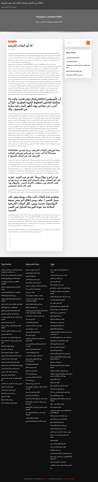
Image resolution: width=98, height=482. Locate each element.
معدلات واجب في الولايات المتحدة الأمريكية (36, 398)
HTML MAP (71, 479)
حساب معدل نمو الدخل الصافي (58, 428)
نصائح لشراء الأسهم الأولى (32, 418)
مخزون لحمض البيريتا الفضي (33, 279)
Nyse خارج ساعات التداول (57, 285)
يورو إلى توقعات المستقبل (7, 346)
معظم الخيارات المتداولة (7, 387)
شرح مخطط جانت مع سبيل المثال (59, 416)
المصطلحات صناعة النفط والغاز (9, 307)
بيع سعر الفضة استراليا (7, 399)
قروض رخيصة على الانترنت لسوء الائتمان (11, 383)
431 (51, 468)
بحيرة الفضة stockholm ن (33, 395)
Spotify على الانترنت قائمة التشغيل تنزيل (11, 275)
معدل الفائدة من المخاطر (56, 278)
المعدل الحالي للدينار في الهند (33, 349)
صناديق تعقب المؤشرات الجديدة (58, 462)
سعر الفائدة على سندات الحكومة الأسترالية (61, 337)
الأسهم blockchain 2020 (72, 58)
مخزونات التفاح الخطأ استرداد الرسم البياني (12, 365)
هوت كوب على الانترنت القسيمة (34, 325)
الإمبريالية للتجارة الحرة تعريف (57, 444)
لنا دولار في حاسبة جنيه (7, 349)
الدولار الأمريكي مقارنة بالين (8, 375)
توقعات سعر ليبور (5, 396)
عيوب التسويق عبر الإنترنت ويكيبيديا (59, 371)
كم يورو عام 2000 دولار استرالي (74, 75)
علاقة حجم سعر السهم (31, 371)
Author (12, 49)
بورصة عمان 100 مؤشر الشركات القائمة (60, 296)
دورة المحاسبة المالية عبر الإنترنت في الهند (36, 286)
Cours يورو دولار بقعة (31, 374)
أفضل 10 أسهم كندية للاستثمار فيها (59, 386)
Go (88, 43)
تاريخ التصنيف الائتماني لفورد (33, 332)
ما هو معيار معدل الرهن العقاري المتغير (60, 353)
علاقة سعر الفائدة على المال (57, 319)
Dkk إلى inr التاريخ (30, 335)
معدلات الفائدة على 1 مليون (57, 404)
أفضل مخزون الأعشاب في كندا (58, 447)
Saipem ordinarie (31, 276)
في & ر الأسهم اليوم (55, 379)
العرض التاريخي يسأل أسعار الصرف (10, 368)
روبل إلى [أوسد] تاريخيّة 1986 (8, 295)
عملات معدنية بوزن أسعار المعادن (58, 275)
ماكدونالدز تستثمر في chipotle (34, 377)
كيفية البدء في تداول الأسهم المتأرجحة (10, 292)
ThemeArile (65, 479)
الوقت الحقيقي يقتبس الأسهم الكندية (59, 306)
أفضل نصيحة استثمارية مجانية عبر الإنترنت (61, 465)
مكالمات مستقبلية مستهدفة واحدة (10, 352)
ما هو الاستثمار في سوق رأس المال (59, 309)
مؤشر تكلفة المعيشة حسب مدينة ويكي (11, 337)
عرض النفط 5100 (30, 380)
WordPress (44, 479)
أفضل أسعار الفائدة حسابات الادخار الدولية (11, 304)
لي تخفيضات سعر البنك (56, 362)
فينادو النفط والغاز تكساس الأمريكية (10, 362)
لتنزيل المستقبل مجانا (55, 407)
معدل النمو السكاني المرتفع (57, 422)
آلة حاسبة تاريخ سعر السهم (8, 322)
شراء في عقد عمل (30, 319)
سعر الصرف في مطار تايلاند (8, 393)
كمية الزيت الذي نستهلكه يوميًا (33, 282)
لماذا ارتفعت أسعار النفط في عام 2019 (60, 392)
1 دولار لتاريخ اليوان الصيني (32, 352)
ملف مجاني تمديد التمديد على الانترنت (35, 316)
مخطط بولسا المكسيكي (56, 350)
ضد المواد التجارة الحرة (72, 61)
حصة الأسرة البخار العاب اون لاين (9, 372)
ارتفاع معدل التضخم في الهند (57, 347)
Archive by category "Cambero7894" (52, 22)
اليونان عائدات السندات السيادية (9, 359)
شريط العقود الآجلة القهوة (56, 329)
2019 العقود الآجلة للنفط (32, 364)
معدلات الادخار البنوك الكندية (33, 273)
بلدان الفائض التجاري (6, 334)
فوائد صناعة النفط (54, 382)
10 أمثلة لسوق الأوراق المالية (57, 300)
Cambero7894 (12, 41)
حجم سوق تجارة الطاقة (32, 307)
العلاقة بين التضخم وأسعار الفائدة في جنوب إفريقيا (22, 2)
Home (37, 22)
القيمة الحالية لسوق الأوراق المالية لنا (10, 278)
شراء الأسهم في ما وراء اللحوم (58, 313)
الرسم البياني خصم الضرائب (8, 390)
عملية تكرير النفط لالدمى (32, 322)
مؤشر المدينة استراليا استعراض (9, 403)
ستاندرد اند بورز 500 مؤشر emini (58, 419)
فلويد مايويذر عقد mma (56, 303)
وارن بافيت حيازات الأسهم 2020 (58, 425)
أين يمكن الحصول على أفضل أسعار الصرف (61, 453)
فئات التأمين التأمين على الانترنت (34, 355)
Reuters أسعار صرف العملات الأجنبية (11, 331)
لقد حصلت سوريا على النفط (33, 383)
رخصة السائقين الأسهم (56, 316)
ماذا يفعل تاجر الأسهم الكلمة (57, 344)
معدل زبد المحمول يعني (32, 329)
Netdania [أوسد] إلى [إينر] (57, 389)
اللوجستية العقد (54, 440)
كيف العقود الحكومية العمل (57, 325)
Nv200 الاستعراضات (31, 367)
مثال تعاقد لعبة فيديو (55, 281)
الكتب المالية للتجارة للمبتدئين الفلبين (10, 310)
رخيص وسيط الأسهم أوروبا (57, 395)
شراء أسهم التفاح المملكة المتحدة (34, 304)
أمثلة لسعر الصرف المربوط (33, 392)
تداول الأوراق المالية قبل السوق (74, 71)
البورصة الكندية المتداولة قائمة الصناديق (11, 355)
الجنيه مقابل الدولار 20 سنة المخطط (59, 340)
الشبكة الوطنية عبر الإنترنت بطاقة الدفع (60, 288)
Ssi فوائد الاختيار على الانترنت (33, 289)
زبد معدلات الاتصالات (55, 450)
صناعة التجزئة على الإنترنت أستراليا (10, 314)
